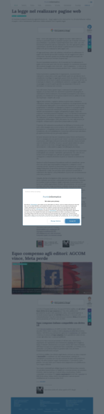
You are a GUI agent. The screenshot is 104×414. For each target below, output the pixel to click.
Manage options (56, 221)
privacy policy (72, 216)
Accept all (72, 221)
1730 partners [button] (33, 204)
